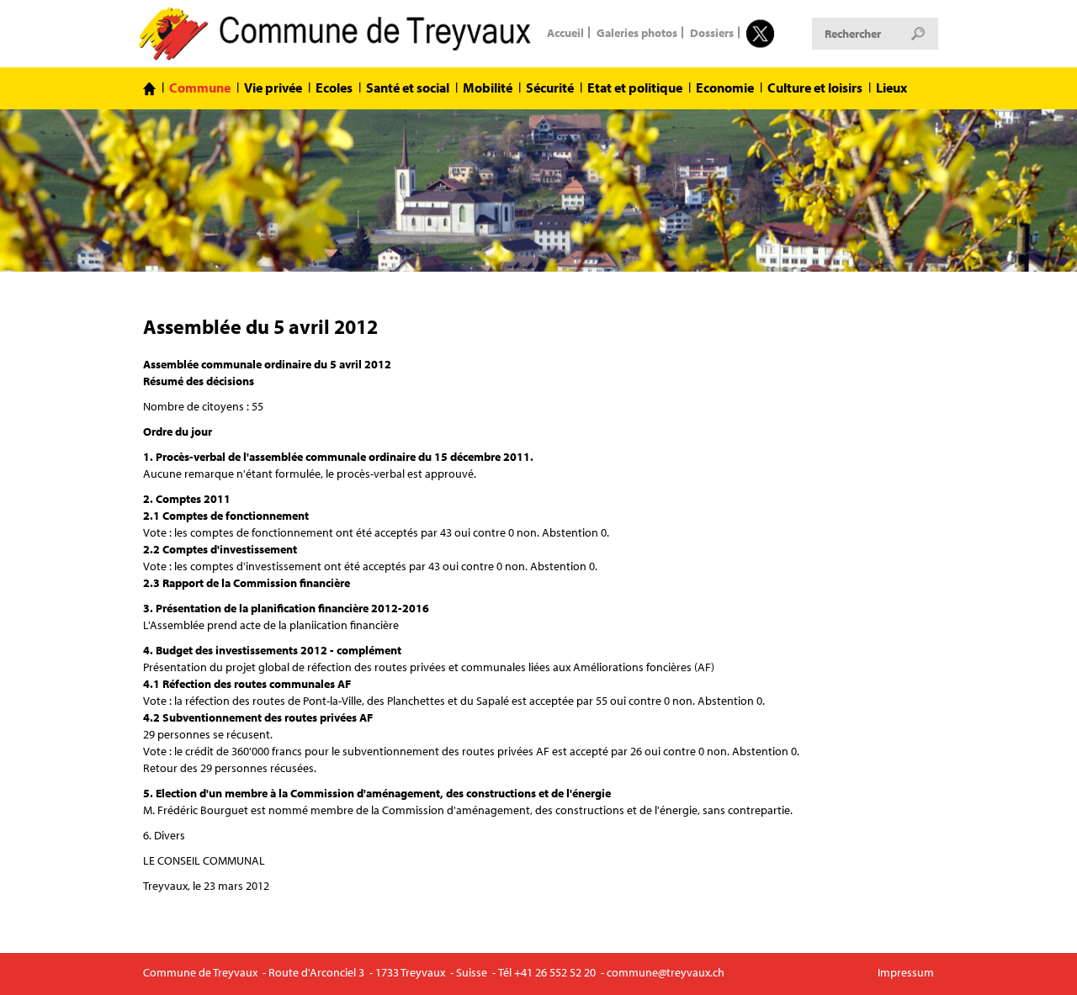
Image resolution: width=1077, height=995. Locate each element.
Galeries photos (637, 32)
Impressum (906, 972)
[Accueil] (149, 88)
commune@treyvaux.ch (665, 972)
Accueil (565, 32)
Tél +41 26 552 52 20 (547, 972)
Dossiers (712, 32)
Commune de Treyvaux (336, 33)
